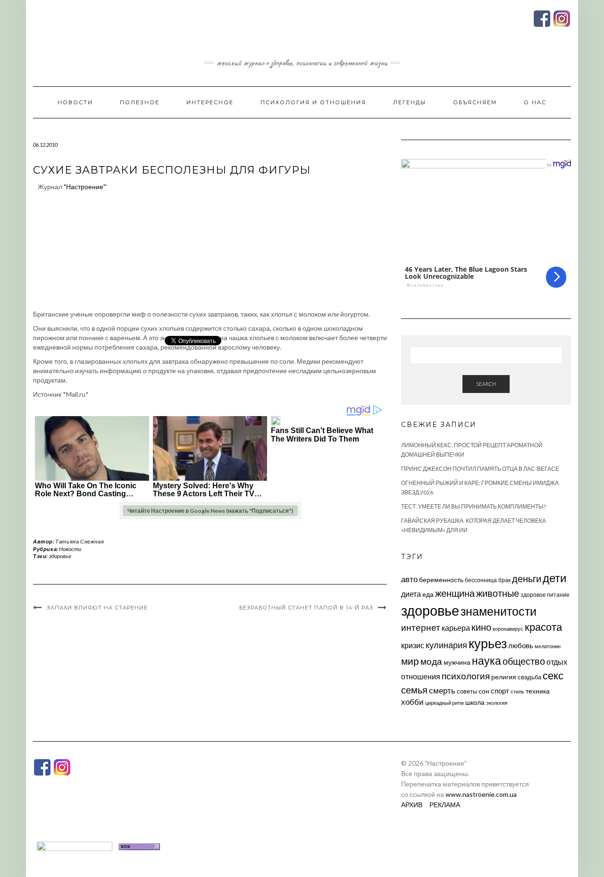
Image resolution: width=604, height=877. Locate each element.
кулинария (446, 645)
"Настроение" (85, 187)
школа (475, 702)
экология (496, 703)
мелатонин (548, 646)
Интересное (210, 102)
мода (431, 661)
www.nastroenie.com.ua (481, 794)
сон (483, 691)
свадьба (529, 677)
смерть (442, 690)
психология (466, 675)
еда (428, 594)
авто (409, 579)
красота (543, 627)
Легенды (409, 102)
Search (486, 384)
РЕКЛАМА (444, 805)
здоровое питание (545, 594)
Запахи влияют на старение (97, 607)
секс (553, 675)
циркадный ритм (444, 703)
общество (524, 661)
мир (410, 661)
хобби (412, 702)
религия (503, 677)
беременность (441, 580)
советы (467, 691)
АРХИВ (411, 805)
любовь (520, 645)
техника (538, 691)
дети (554, 578)
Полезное (139, 102)
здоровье (60, 556)
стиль (517, 691)
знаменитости (499, 611)
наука (486, 660)
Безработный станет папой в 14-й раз (306, 607)
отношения (420, 676)
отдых (556, 661)
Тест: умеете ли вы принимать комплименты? (473, 506)
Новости (75, 102)
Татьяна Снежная (79, 541)
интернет (420, 627)
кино (481, 627)
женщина (455, 593)
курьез (488, 643)
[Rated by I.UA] (74, 846)
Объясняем (475, 102)
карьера (456, 627)
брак (504, 580)
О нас (535, 102)
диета (411, 594)
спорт (500, 690)
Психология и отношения (313, 102)
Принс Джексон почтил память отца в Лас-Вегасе (480, 468)
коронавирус (508, 629)
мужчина (457, 662)
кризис (412, 645)
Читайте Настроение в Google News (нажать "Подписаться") (210, 510)
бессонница (481, 580)
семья (414, 689)
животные (497, 593)
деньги (526, 578)
